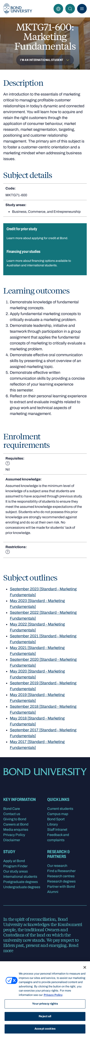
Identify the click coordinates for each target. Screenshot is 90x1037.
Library (52, 824)
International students (20, 876)
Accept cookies (45, 1028)
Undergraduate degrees (21, 887)
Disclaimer (11, 840)
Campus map (57, 814)
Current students (60, 808)
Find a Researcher (61, 871)
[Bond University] (17, 8)
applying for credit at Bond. (50, 238)
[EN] (58, 8)
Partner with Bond (61, 886)
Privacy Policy (14, 835)
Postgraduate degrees (20, 882)
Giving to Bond (14, 819)
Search (70, 8)
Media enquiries (15, 829)
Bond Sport (56, 819)
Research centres (60, 876)
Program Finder (15, 866)
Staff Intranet (57, 829)
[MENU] (82, 8)
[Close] (85, 967)
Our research (57, 866)
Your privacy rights (45, 1003)
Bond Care (11, 808)
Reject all (45, 1016)
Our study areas (15, 871)
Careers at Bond (15, 824)
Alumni (52, 892)
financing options (43, 260)
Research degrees (61, 881)
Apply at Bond (14, 861)
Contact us (11, 814)
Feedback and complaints (58, 837)
